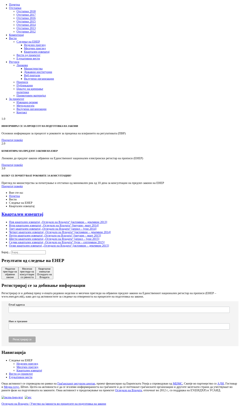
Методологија (25, 105)
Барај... (6, 252)
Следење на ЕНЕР (28, 41)
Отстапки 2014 (26, 24)
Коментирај (16, 34)
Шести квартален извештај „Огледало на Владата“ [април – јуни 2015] (54, 238)
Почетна (14, 4)
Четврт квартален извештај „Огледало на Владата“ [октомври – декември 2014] (60, 232)
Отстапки (15, 8)
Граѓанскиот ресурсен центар (76, 383)
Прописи (22, 82)
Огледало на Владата (128, 390)
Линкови (22, 65)
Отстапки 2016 (26, 18)
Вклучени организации (39, 78)
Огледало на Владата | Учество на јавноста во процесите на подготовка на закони (54, 403)
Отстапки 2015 (26, 21)
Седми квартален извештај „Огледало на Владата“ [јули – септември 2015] (56, 242)
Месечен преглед (35, 48)
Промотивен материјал (31, 95)
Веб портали (32, 75)
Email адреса (17, 304)
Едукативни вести (28, 58)
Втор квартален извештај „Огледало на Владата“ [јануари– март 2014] (54, 225)
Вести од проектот (28, 55)
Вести (13, 38)
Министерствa (33, 68)
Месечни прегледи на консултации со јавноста (27, 273)
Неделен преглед (35, 45)
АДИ (220, 383)
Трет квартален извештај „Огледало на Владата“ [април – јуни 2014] (52, 228)
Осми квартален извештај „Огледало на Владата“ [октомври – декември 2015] (59, 245)
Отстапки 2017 (26, 14)
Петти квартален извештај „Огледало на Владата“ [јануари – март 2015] (55, 235)
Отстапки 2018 (26, 11)
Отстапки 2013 (26, 28)
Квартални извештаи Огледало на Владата (44, 273)
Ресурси (14, 61)
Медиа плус (11, 386)
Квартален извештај (37, 51)
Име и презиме (18, 321)
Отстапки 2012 (26, 31)
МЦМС (177, 383)
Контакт (21, 112)
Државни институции (38, 72)
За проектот (16, 98)
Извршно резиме (27, 102)
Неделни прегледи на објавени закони (10, 273)
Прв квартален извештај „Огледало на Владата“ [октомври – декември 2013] (58, 222)
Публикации (24, 85)
